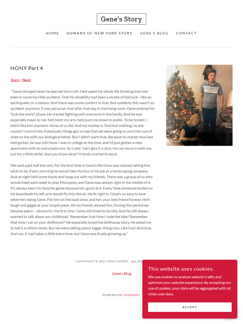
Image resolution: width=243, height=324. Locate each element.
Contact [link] (186, 33)
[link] (121, 20)
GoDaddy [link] (132, 295)
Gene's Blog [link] (154, 33)
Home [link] (52, 33)
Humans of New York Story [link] (100, 33)
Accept (189, 307)
